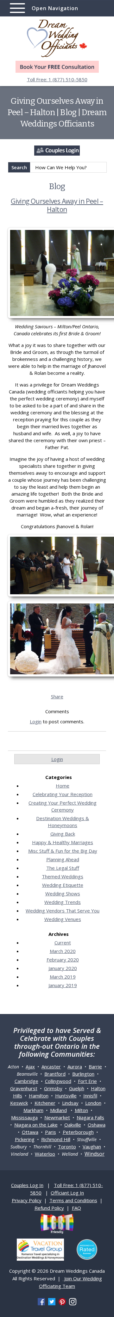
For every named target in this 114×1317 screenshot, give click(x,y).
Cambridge (26, 1081)
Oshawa (96, 1125)
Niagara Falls (90, 1117)
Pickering (25, 1139)
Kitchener (45, 1103)
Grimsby (53, 1088)
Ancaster (51, 1066)
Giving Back (62, 834)
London (93, 1103)
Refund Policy (49, 1208)
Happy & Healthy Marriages (62, 842)
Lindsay (70, 1103)
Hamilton (38, 1095)
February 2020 (63, 959)
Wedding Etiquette (62, 885)
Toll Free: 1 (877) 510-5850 (57, 79)
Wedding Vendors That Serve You (62, 910)
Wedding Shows (62, 893)
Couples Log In (27, 1185)
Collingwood (58, 1081)
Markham (33, 1110)
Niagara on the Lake (36, 1125)
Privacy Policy (26, 1200)
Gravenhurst (23, 1088)
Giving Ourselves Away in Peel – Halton (57, 205)
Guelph (76, 1088)
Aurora (74, 1066)
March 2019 (63, 977)
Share (57, 696)
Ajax (30, 1066)
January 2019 (62, 985)
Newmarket (57, 1117)
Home (62, 785)
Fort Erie (87, 1081)
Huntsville (66, 1095)
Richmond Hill (55, 1139)
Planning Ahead (62, 859)
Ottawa (30, 1132)
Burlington (83, 1074)
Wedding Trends (62, 902)
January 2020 (62, 968)
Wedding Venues (62, 919)
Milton (81, 1110)
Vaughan (92, 1146)
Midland (58, 1110)
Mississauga (24, 1117)
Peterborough (78, 1132)
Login (35, 721)
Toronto (67, 1146)
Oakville (72, 1125)
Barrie (95, 1066)
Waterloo (45, 1154)
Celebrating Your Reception (62, 794)
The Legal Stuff (62, 868)
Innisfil (90, 1095)
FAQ (76, 1208)
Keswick (19, 1103)
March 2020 (63, 951)
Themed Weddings (62, 876)
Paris (50, 1132)
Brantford (55, 1074)
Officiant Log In (67, 1193)
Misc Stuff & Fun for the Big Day (62, 851)
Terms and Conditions (73, 1200)
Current (62, 942)
